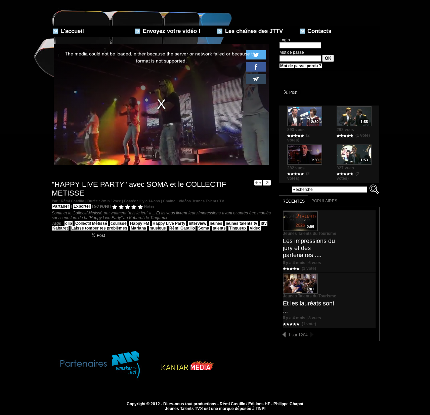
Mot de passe (292, 52)
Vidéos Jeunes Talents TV (201, 201)
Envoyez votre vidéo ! (171, 31)
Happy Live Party (169, 223)
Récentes (294, 201)
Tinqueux (238, 228)
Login (285, 40)
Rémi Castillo (182, 228)
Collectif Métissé (91, 223)
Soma (203, 228)
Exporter (82, 206)
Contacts (318, 31)
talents (219, 228)
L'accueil (71, 31)
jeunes (216, 223)
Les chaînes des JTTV (253, 31)
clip (68, 223)
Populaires (324, 201)
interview (197, 223)
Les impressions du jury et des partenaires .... (309, 248)
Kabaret (60, 228)
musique (157, 228)
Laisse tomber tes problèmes (99, 228)
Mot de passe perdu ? (300, 66)
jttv (264, 223)
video (255, 228)
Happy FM (139, 223)
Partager (60, 206)
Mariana (138, 228)
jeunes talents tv (241, 223)
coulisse (119, 223)
